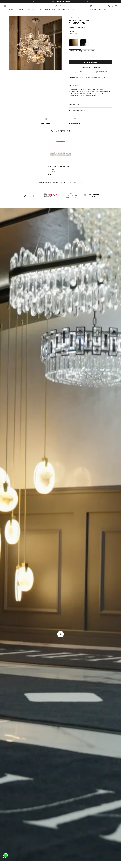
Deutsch (101, 6)
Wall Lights (108, 10)
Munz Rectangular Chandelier (59, 166)
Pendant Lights (95, 10)
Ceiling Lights (82, 10)
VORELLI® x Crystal (75, 17)
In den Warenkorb (90, 62)
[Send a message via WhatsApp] (5, 855)
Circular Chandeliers (66, 10)
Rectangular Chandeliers (46, 10)
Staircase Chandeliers (26, 10)
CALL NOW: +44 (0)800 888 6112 (90, 67)
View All (11, 10)
